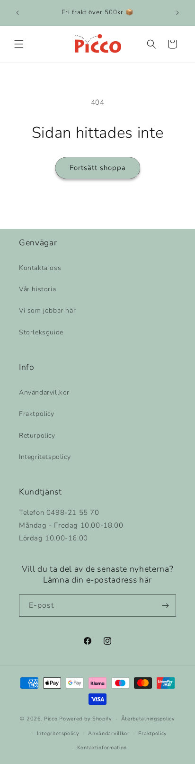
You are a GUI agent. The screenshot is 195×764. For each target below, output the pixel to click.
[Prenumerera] (165, 605)
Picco (51, 718)
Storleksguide (41, 332)
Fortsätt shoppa (98, 167)
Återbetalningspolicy (148, 718)
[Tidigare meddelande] (17, 12)
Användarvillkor (44, 392)
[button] (19, 44)
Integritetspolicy (45, 456)
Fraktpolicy (36, 413)
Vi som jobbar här (47, 310)
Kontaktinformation (102, 747)
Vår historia (37, 289)
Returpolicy (37, 435)
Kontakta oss (40, 267)
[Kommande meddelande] (177, 12)
